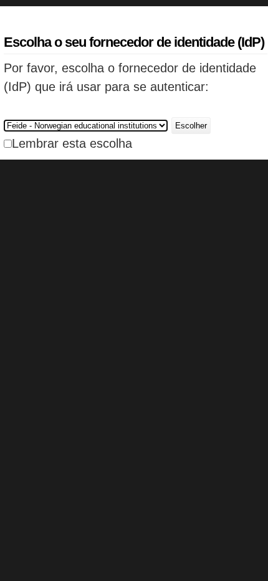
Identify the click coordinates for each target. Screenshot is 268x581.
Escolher (191, 125)
